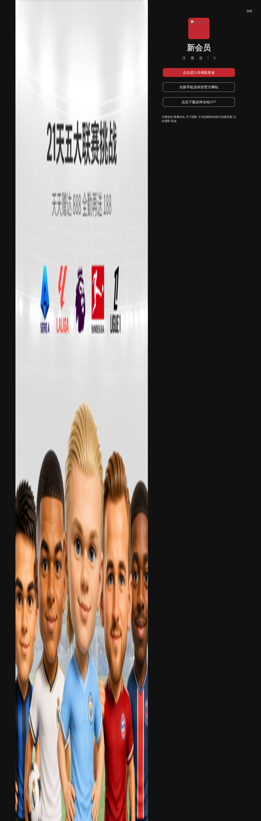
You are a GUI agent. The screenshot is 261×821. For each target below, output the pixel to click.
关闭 (249, 11)
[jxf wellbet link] (81, 410)
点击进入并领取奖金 (199, 72)
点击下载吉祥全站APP (198, 102)
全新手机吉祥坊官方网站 (198, 87)
